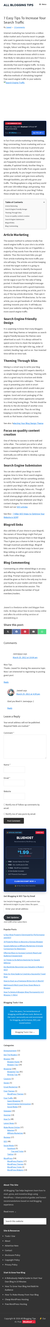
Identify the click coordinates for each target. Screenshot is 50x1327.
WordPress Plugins (15, 1161)
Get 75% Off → (38, 133)
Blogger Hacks (13, 1062)
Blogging (7, 1069)
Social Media (12, 1107)
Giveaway (7, 1111)
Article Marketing (11, 206)
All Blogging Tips (28, 1318)
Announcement (10, 1050)
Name (7, 764)
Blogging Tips (13, 1071)
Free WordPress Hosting (16, 1304)
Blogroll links (9, 223)
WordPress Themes (15, 1094)
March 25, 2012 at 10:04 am (25, 657)
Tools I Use (10, 1236)
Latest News (9, 1123)
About (7, 1241)
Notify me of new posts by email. (21, 814)
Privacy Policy (11, 1264)
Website (7, 791)
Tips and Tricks (17, 1151)
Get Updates (13, 917)
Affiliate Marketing (15, 1133)
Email (7, 778)
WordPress (8, 1158)
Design (6, 1083)
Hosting (7, 1115)
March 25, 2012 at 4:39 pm (28, 694)
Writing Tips (12, 1074)
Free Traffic (8, 1098)
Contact (8, 1250)
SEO (5, 1141)
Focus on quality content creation (17, 216)
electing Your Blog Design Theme (28, 423)
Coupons (7, 1078)
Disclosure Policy (12, 1255)
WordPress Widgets (15, 1170)
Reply (6, 682)
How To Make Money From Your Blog (22, 1294)
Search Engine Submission (14, 219)
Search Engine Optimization (19, 1104)
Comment (9, 732)
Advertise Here (11, 1245)
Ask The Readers (10, 1054)
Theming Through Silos (13, 213)
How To (7, 1119)
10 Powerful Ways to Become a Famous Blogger (23, 941)
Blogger (7, 1059)
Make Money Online (12, 1127)
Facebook (11, 1148)
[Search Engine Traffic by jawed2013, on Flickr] (25, 99)
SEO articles (22, 507)
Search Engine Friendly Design (16, 209)
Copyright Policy (12, 1260)
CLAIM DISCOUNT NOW (25, 881)
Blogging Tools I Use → (25, 1032)
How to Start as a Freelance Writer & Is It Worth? (24, 981)
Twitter (10, 1154)
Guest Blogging (13, 1101)
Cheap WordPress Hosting (17, 1299)
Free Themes (9, 1091)
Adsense (10, 1130)
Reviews (7, 1137)
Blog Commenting (11, 226)
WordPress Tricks (14, 1167)
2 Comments (19, 27)
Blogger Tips (12, 1064)
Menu (44, 4)
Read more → (10, 1211)
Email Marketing (10, 1087)
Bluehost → (29, 1321)
